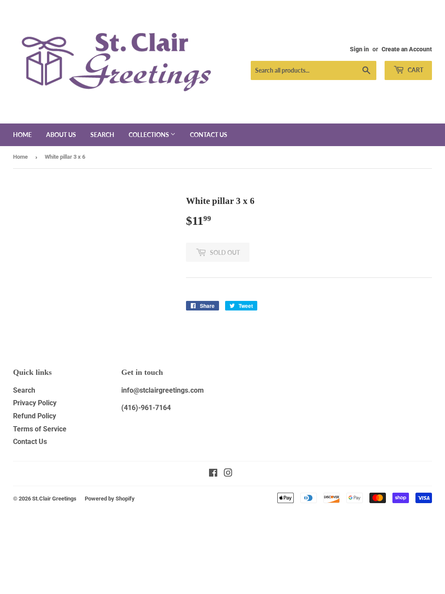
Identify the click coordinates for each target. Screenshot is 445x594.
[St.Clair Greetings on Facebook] (213, 474)
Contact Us (30, 441)
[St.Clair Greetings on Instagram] (228, 474)
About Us (61, 134)
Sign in (359, 49)
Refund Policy (34, 416)
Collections (149, 134)
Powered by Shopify (110, 498)
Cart (414, 69)
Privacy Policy (34, 403)
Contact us (208, 134)
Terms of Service (39, 429)
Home (22, 134)
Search (102, 134)
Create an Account (407, 49)
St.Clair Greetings (54, 498)
